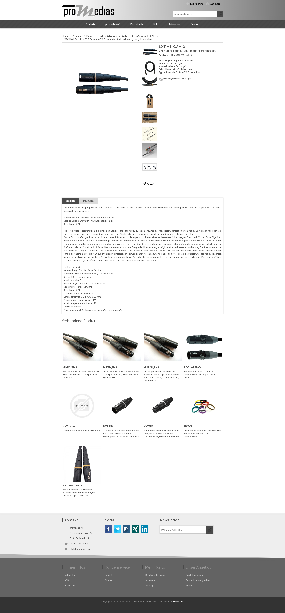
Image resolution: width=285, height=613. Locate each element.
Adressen (150, 580)
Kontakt (108, 574)
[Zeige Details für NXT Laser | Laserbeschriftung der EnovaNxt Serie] (82, 406)
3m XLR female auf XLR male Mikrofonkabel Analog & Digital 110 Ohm (202, 372)
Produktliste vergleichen (198, 580)
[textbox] (195, 14)
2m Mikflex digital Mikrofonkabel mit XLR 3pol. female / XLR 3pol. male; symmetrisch (81, 372)
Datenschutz (71, 574)
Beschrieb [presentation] (70, 200)
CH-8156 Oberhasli (79, 538)
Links (155, 24)
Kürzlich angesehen (195, 574)
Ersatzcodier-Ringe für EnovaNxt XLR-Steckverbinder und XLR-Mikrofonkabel (202, 431)
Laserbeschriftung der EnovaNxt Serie (81, 428)
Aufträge (149, 585)
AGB (67, 580)
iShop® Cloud (177, 601)
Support (195, 24)
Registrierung (196, 3)
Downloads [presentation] (88, 200)
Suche (189, 585)
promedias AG (112, 24)
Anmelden (215, 3)
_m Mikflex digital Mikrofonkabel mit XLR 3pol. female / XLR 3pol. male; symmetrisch (121, 372)
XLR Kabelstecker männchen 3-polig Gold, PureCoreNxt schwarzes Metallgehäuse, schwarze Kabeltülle (121, 431)
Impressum (70, 585)
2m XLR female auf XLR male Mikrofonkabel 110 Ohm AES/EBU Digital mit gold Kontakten (79, 490)
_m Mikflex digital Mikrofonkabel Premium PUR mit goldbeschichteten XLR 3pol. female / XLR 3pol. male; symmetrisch (162, 374)
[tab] (70, 201)
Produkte (90, 24)
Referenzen (174, 24)
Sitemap (109, 580)
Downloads (136, 24)
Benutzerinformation (155, 574)
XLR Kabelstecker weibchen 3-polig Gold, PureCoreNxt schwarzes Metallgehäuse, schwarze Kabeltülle (161, 431)
